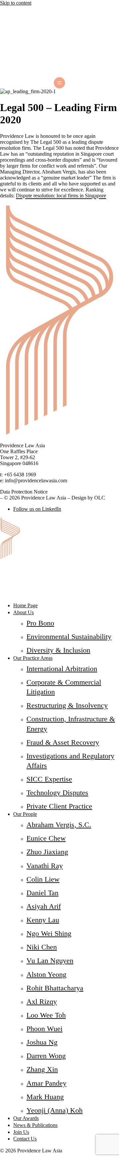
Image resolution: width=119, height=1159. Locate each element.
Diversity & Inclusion (58, 650)
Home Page (25, 605)
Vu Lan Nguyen (49, 960)
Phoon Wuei (44, 1028)
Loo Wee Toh (46, 1015)
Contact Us (25, 1138)
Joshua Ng (42, 1042)
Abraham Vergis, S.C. (58, 824)
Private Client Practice (59, 806)
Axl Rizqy (41, 1001)
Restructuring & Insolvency (67, 705)
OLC (99, 497)
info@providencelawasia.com (36, 480)
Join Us (21, 1132)
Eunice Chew (46, 838)
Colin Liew (43, 879)
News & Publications (35, 1125)
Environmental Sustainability (68, 636)
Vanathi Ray (44, 865)
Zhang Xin (42, 1069)
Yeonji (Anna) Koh (54, 1110)
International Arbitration (61, 668)
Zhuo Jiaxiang (47, 852)
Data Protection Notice (24, 492)
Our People (25, 814)
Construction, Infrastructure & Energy (70, 724)
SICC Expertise (49, 779)
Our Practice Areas (33, 658)
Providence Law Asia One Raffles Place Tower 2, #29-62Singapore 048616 (22, 454)
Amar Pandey (46, 1083)
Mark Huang (45, 1097)
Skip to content (15, 3)
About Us (23, 612)
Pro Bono (40, 623)
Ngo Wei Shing (48, 933)
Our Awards (26, 1118)
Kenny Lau (42, 920)
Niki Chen (41, 947)
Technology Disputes (57, 792)
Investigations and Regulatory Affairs (70, 761)
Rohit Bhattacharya (54, 988)
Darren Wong (46, 1056)
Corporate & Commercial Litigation (63, 687)
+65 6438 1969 (20, 474)
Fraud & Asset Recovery (62, 742)
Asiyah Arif (43, 906)
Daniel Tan (42, 893)
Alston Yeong (46, 974)
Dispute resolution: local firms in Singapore (61, 195)
